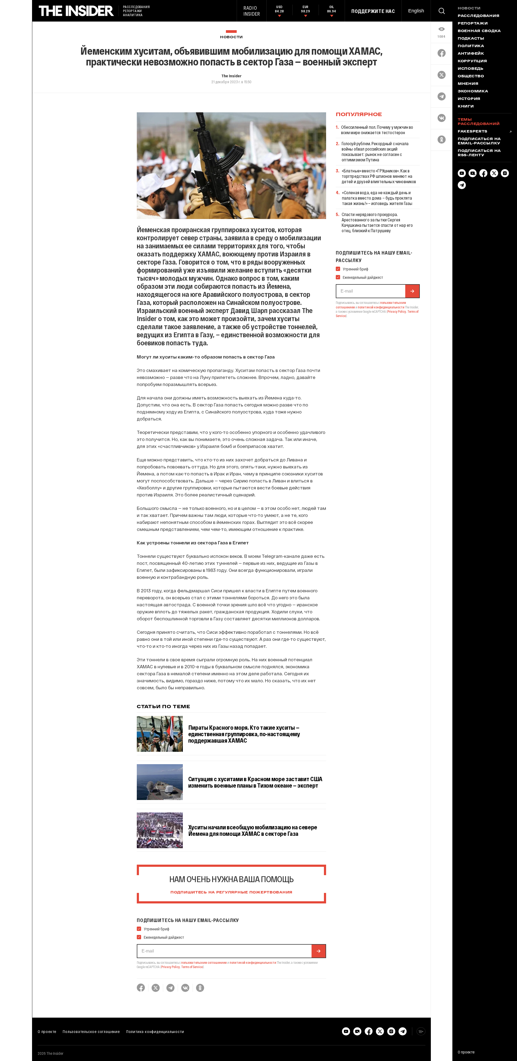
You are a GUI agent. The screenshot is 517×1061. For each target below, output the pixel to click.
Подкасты (471, 38)
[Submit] (319, 951)
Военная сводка (479, 31)
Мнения (468, 84)
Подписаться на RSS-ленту (479, 153)
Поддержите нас (373, 11)
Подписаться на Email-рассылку (479, 141)
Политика (471, 46)
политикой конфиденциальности (253, 962)
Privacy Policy (170, 967)
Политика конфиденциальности (155, 1031)
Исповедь (471, 69)
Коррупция (472, 61)
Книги (466, 106)
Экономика (473, 91)
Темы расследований (478, 122)
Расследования (478, 16)
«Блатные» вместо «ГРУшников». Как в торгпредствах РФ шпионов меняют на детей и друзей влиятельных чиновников (379, 176)
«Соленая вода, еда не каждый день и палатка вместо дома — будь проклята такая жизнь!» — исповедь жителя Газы (377, 198)
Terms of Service (192, 967)
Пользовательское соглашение (91, 1031)
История (469, 99)
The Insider (231, 75)
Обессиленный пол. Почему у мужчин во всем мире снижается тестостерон (377, 129)
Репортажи (473, 23)
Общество (471, 76)
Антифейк (471, 53)
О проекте (47, 1031)
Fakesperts (472, 131)
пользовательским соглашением (204, 962)
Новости (231, 37)
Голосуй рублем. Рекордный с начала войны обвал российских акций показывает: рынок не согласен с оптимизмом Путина (375, 151)
